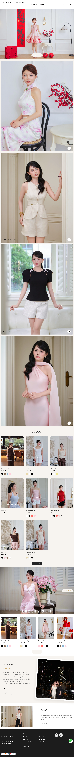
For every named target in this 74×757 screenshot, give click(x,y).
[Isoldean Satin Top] (37, 493)
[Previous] (3, 627)
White (54, 474)
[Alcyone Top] (61, 451)
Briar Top (3, 510)
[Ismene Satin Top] (61, 493)
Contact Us (42, 739)
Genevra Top (41, 641)
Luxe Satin (7, 423)
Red (32, 516)
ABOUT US (17, 7)
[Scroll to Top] (71, 749)
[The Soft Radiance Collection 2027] (69, 148)
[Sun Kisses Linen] (69, 239)
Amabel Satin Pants (62, 641)
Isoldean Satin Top (30, 510)
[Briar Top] (12, 493)
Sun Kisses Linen (9, 239)
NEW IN (5, 2)
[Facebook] (56, 735)
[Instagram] (61, 735)
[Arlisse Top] (12, 535)
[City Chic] (69, 331)
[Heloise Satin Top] (12, 451)
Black (2, 474)
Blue (7, 474)
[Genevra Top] (46, 628)
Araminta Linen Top (31, 552)
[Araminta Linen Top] (37, 535)
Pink (10, 474)
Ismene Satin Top (54, 510)
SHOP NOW (67, 591)
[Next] (70, 627)
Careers (41, 741)
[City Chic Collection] (37, 289)
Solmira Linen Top (30, 468)
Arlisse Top (4, 552)
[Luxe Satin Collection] (37, 381)
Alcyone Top (53, 469)
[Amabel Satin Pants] (65, 628)
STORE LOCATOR (7, 7)
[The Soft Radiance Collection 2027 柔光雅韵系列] (37, 106)
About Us (41, 736)
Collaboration (43, 744)
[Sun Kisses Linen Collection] (37, 198)
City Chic (6, 331)
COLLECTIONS (20, 2)
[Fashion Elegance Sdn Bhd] (37, 4)
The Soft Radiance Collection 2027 (15, 148)
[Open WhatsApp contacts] (71, 740)
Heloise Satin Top (5, 468)
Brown (5, 474)
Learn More (44, 723)
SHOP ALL (11, 2)
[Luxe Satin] (69, 423)
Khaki (57, 474)
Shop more (37, 563)
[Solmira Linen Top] (37, 451)
